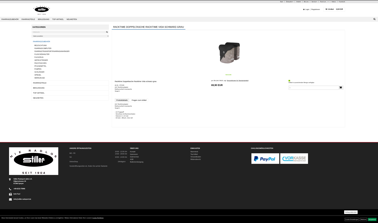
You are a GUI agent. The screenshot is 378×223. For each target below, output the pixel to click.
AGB (131, 159)
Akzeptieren (372, 219)
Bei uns (306, 1)
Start (281, 1)
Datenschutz (134, 157)
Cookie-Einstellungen (352, 219)
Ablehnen (363, 219)
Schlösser (39, 72)
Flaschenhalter (41, 54)
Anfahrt (298, 1)
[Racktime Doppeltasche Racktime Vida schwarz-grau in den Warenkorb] (340, 87)
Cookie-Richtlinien (98, 218)
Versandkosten (195, 157)
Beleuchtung (40, 45)
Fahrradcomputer (42, 48)
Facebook (342, 1)
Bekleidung (43, 19)
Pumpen (37, 69)
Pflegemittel (40, 66)
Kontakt (132, 152)
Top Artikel (58, 19)
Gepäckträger (41, 60)
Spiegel (37, 75)
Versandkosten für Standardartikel (237, 80)
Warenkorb (194, 152)
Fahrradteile (28, 19)
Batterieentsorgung (136, 162)
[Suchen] (374, 19)
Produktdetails (122, 100)
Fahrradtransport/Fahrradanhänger (51, 51)
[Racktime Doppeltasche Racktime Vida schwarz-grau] (228, 51)
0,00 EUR (335, 9)
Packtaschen (40, 63)
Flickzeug (38, 57)
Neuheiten (72, 19)
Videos (334, 1)
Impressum (134, 154)
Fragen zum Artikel (139, 100)
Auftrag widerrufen (351, 212)
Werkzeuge (39, 78)
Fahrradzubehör (10, 19)
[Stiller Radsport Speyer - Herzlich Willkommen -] (41, 10)
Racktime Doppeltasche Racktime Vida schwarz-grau (136, 81)
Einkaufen (289, 1)
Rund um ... (324, 1)
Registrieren (315, 9)
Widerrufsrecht (195, 159)
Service (314, 1)
